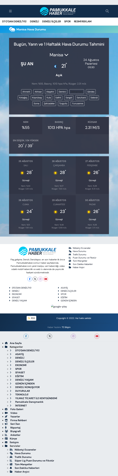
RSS (33, 318)
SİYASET (16, 297)
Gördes (90, 91)
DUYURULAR (22, 390)
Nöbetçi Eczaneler (82, 248)
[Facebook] (29, 279)
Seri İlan (15, 423)
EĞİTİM (64, 297)
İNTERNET (21, 405)
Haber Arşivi (78, 267)
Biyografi (15, 431)
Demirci (62, 91)
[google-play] (59, 306)
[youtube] (96, 336)
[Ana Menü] (10, 11)
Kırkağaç (23, 97)
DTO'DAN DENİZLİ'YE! (14, 21)
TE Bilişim (66, 327)
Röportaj (15, 427)
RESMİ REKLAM (83, 21)
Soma (36, 103)
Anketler (15, 435)
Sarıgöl (69, 97)
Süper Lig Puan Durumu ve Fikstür (34, 460)
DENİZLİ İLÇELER (51, 21)
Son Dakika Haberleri (83, 264)
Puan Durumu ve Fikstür (84, 257)
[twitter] (49, 336)
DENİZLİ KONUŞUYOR (27, 387)
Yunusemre (77, 103)
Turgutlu (63, 103)
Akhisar (38, 91)
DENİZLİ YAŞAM (19, 300)
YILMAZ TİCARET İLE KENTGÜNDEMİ (36, 398)
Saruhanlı (81, 97)
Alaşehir (50, 91)
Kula (49, 97)
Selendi (94, 97)
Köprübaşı (37, 97)
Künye (13, 438)
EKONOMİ (16, 294)
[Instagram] (40, 279)
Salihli (58, 97)
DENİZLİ (34, 21)
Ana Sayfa (16, 343)
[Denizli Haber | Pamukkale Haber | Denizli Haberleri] (58, 11)
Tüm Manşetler (80, 260)
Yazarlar (15, 416)
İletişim (14, 442)
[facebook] (25, 336)
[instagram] (73, 336)
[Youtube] (45, 279)
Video (13, 413)
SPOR (67, 21)
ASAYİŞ (64, 287)
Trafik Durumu (79, 254)
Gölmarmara (77, 91)
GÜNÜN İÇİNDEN (69, 300)
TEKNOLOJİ (21, 394)
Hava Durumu (79, 251)
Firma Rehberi (18, 420)
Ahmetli (26, 91)
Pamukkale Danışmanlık (29, 401)
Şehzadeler (49, 103)
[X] (35, 279)
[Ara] (107, 11)
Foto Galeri (16, 409)
